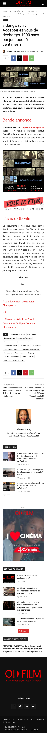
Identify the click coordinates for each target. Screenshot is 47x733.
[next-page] (8, 496)
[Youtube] (33, 706)
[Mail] (26, 706)
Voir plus (22, 631)
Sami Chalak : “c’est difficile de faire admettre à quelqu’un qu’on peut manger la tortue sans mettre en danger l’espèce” (22, 649)
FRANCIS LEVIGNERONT (12, 646)
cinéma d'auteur (9, 338)
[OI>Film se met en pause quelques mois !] (9, 578)
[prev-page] (4, 496)
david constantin (24, 342)
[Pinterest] (25, 58)
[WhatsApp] (31, 58)
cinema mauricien (10, 342)
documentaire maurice (31, 349)
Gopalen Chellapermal (33, 127)
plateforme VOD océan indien (14, 360)
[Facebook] (13, 58)
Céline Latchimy (14, 51)
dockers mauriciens (10, 345)
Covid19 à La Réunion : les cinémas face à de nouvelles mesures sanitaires (28, 590)
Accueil (5, 11)
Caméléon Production (17, 334)
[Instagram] (20, 706)
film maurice (8, 353)
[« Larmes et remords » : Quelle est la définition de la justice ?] (9, 622)
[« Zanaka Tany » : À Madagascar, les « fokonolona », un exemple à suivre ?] (9, 472)
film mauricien (20, 353)
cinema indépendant (24, 338)
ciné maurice (31, 334)
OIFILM (31, 357)
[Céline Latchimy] (4, 51)
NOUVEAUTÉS (15, 11)
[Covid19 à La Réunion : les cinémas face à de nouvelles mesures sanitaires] (9, 591)
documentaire (36, 345)
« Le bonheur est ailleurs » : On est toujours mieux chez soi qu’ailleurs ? (30, 485)
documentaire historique (12, 349)
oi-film (24, 357)
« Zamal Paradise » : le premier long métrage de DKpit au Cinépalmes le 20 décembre (34, 393)
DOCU (24, 11)
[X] (19, 58)
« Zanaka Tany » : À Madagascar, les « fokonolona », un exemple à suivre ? (30, 472)
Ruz (6, 312)
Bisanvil (8, 319)
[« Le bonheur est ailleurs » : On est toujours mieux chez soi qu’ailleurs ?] (9, 486)
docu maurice (24, 345)
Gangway (31, 353)
